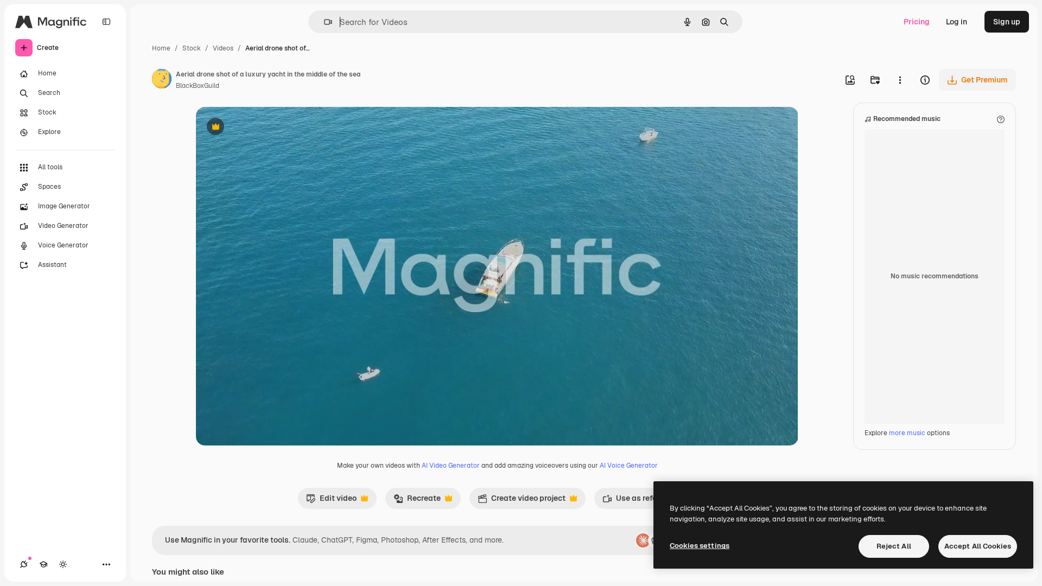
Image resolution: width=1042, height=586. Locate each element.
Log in (956, 22)
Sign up (1006, 22)
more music (907, 433)
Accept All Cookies (977, 546)
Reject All (893, 546)
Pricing (917, 22)
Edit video (331, 500)
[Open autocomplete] (324, 22)
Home (161, 48)
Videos (223, 48)
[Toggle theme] (63, 564)
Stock (191, 48)
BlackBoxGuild (197, 85)
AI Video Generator (451, 465)
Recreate (417, 500)
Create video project (522, 500)
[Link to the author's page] (161, 80)
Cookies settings (699, 545)
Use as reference (639, 500)
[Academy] (43, 564)
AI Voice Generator (629, 465)
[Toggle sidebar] (106, 21)
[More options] (900, 80)
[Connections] (24, 564)
